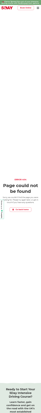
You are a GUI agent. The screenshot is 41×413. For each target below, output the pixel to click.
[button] (38, 8)
